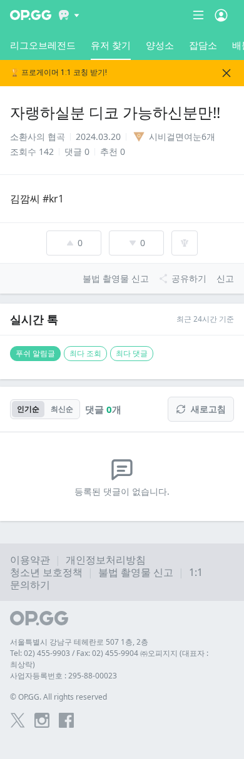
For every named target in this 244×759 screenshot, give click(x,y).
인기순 (28, 409)
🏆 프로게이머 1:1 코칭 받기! (58, 73)
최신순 (62, 409)
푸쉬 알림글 (35, 353)
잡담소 (203, 45)
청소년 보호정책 (46, 572)
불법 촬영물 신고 (135, 572)
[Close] (226, 73)
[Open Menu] (221, 14)
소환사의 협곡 (37, 136)
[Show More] (69, 14)
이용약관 (30, 560)
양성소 (160, 45)
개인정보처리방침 (106, 560)
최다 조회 (85, 353)
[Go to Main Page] (30, 15)
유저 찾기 (111, 45)
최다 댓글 (132, 353)
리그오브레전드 (43, 45)
